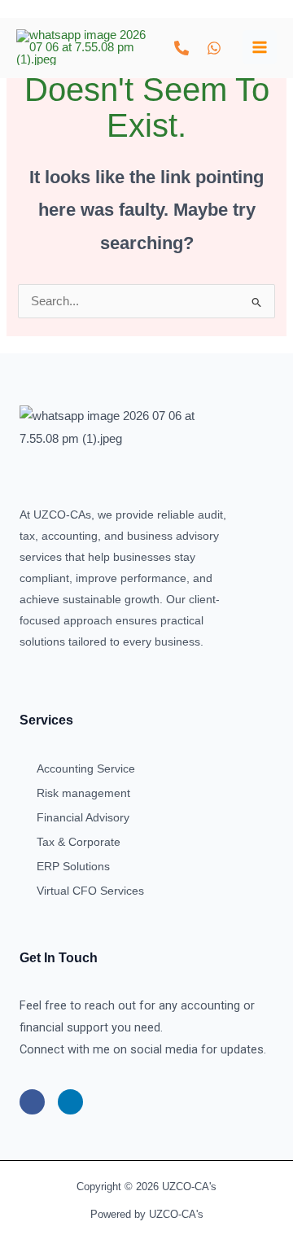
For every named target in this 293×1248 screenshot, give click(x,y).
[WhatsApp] (214, 48)
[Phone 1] (181, 48)
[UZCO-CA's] (81, 47)
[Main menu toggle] (260, 47)
